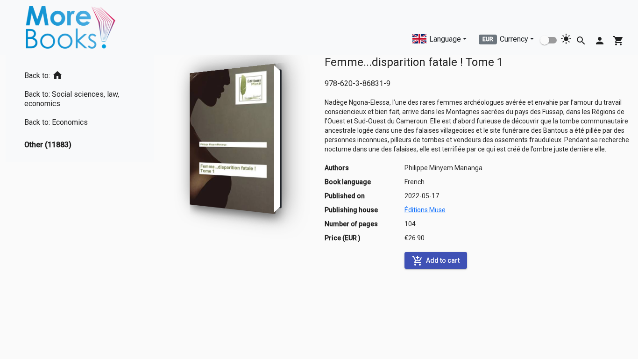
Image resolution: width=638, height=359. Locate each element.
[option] (80, 73)
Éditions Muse (425, 210)
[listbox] (80, 108)
